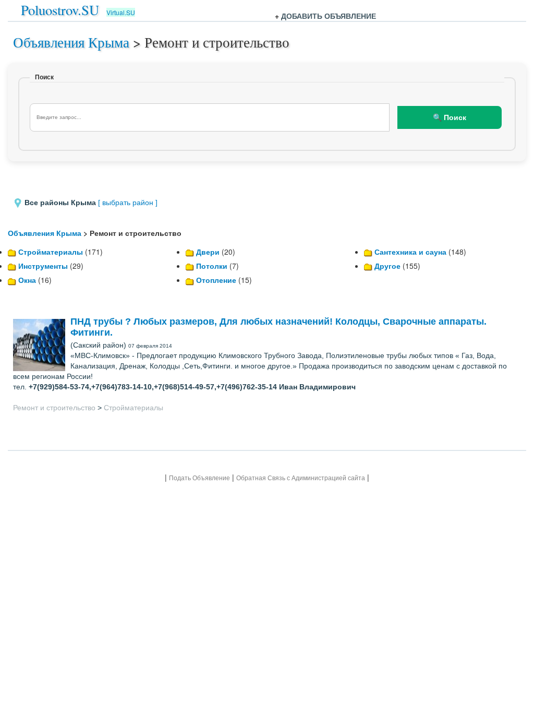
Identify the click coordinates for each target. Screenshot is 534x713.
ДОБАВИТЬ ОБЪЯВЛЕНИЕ (328, 15)
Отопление (216, 280)
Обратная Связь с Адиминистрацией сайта (300, 477)
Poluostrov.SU (60, 10)
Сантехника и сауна (410, 251)
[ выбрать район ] (127, 202)
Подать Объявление (199, 477)
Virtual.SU (120, 12)
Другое (387, 265)
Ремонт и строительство (54, 407)
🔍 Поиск (449, 117)
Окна (27, 280)
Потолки (211, 265)
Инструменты (43, 265)
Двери (208, 251)
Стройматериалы (50, 251)
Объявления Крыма (71, 42)
